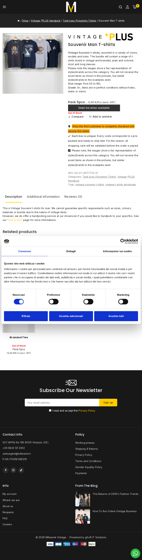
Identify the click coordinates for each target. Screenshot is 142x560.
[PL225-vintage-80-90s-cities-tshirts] (33, 63)
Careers (7, 524)
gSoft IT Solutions (95, 537)
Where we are (11, 500)
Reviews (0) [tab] (73, 196)
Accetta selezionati (71, 316)
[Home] (18, 20)
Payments (81, 473)
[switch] (54, 301)
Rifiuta (26, 316)
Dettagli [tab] (71, 251)
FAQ (5, 518)
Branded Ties (19, 337)
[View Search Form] (120, 7)
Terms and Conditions (88, 461)
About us (8, 506)
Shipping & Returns (86, 448)
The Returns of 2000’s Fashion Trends (116, 493)
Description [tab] (13, 196)
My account (9, 493)
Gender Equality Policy (88, 467)
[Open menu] (4, 7)
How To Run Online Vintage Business (115, 511)
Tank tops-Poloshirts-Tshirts (99, 176)
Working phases (85, 442)
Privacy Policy (86, 410)
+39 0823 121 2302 (14, 447)
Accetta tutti (116, 316)
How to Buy (15, 219)
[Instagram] (13, 470)
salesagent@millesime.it (17, 453)
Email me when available (94, 107)
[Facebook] (6, 470)
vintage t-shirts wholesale (120, 184)
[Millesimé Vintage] (71, 7)
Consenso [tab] (24, 251)
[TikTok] (21, 470)
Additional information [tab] (43, 196)
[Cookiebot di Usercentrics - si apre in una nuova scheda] (123, 241)
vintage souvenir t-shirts (89, 184)
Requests (8, 512)
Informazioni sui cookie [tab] (117, 251)
